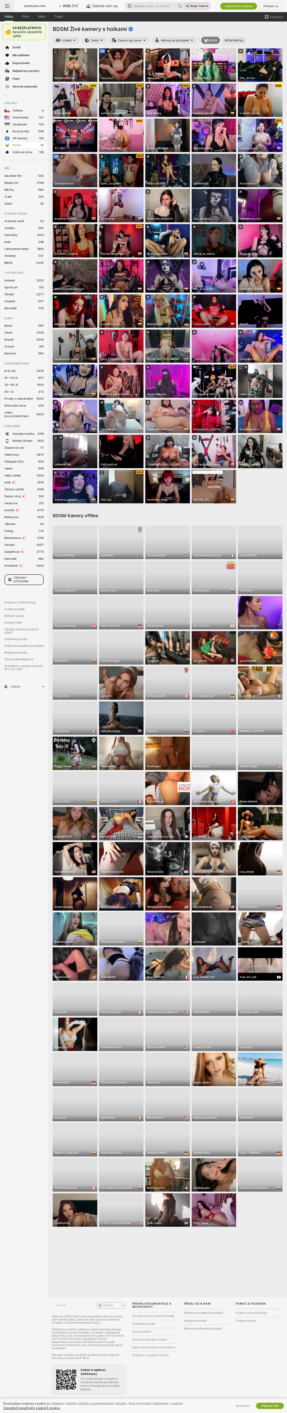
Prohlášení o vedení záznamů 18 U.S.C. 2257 (23, 668)
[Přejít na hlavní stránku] (34, 6)
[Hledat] (180, 6)
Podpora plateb (14, 609)
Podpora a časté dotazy (20, 602)
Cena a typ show (129, 40)
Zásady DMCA (141, 1331)
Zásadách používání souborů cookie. (32, 1408)
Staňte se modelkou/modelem (24, 646)
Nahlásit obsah (14, 616)
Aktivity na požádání (175, 40)
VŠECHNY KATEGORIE (20, 579)
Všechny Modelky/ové (18, 659)
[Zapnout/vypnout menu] (7, 6)
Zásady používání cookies (149, 1339)
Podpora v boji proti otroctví (150, 1355)
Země (94, 40)
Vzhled (66, 40)
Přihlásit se (270, 6)
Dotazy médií (13, 622)
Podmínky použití (15, 639)
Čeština (108, 1305)
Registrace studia (15, 652)
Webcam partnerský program (203, 1328)
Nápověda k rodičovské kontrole (153, 1347)
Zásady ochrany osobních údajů (21, 631)
